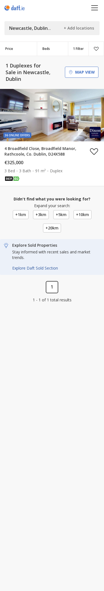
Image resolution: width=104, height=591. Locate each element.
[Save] (96, 49)
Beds (46, 48)
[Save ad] (94, 151)
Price (9, 48)
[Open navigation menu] (95, 8)
